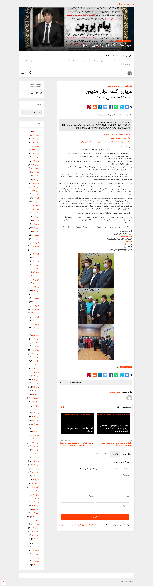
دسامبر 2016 (35, 383)
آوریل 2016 (35, 413)
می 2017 (36, 365)
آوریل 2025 (35, 138)
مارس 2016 (35, 416)
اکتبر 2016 (36, 390)
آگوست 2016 (35, 398)
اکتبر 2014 (36, 479)
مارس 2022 (35, 183)
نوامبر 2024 (35, 150)
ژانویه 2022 (35, 190)
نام (127, 496)
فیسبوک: (105, 453)
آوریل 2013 (35, 546)
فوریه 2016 (35, 420)
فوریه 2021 (35, 227)
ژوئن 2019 (36, 283)
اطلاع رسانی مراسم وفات (124, 41)
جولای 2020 (35, 253)
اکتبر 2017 (36, 346)
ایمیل (91, 496)
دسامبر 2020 (35, 235)
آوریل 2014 (35, 502)
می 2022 (36, 179)
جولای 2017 (35, 357)
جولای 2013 (35, 535)
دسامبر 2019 (35, 268)
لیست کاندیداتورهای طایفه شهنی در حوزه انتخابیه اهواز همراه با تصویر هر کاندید (114, 428)
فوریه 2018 (35, 335)
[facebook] (41, 94)
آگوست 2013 (35, 531)
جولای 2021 (35, 209)
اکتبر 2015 (36, 435)
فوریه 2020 (35, 264)
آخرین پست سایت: (124, 4)
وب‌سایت (126, 505)
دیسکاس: (96, 453)
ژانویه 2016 (35, 424)
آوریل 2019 (35, 290)
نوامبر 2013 (35, 520)
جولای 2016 (35, 402)
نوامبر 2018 (35, 302)
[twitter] (32, 94)
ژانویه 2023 (35, 157)
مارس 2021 (35, 224)
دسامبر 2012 (35, 561)
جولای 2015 (35, 446)
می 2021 (36, 216)
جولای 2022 (35, 172)
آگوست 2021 (35, 205)
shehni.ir (129, 241)
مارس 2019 (35, 294)
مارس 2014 (35, 505)
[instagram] (30, 72)
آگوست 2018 (35, 313)
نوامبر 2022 (35, 161)
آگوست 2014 (35, 487)
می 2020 (36, 261)
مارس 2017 (35, 372)
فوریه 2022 (35, 187)
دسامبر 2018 (35, 298)
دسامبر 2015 (35, 428)
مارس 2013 (35, 550)
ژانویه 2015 (35, 468)
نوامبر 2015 (35, 431)
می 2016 (36, 409)
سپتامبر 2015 (35, 439)
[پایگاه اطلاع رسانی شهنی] (128, 75)
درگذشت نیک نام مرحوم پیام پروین (105, 45)
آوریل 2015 (35, 457)
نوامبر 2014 (35, 476)
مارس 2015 (35, 461)
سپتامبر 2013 (35, 528)
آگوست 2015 (35, 442)
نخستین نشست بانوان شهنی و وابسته (117, 134)
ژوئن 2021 (36, 213)
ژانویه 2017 (35, 379)
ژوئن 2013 (35, 539)
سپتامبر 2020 (35, 246)
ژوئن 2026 (35, 131)
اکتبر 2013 (36, 524)
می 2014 (36, 498)
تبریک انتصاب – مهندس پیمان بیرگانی (79, 430)
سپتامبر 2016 (35, 394)
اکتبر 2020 (36, 242)
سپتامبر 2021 (35, 201)
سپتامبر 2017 (35, 350)
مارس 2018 (35, 331)
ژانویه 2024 (35, 153)
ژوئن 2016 (36, 405)
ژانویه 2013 (35, 557)
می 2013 (36, 542)
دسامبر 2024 (35, 146)
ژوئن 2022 (35, 176)
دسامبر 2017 (35, 342)
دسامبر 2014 (35, 472)
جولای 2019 (35, 279)
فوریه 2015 (35, 465)
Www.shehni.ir (126, 236)
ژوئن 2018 (35, 320)
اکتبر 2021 (36, 198)
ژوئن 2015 (35, 450)
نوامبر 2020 (35, 239)
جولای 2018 (35, 316)
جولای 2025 (35, 135)
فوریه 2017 (35, 376)
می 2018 (36, 324)
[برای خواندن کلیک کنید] (77, 423)
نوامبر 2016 (35, 387)
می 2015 (36, 453)
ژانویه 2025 (35, 142)
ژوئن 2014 (35, 494)
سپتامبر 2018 (35, 309)
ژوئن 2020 (35, 257)
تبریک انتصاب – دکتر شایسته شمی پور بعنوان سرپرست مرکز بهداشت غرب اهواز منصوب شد (76, 444)
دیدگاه (126, 475)
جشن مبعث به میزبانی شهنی (121, 138)
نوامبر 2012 (35, 565)
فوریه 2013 (35, 554)
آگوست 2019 (35, 276)
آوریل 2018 (35, 327)
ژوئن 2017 (35, 361)
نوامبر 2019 (35, 272)
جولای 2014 (35, 491)
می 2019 (36, 287)
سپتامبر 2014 (35, 483)
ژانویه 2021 (35, 231)
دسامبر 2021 (35, 194)
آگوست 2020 (35, 250)
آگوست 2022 (34, 168)
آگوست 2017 (35, 353)
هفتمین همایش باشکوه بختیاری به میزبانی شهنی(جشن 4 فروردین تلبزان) (105, 141)
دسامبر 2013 (35, 516)
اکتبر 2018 (36, 305)
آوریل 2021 (35, 220)
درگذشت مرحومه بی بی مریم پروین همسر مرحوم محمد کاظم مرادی (116, 444)
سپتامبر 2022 (35, 164)
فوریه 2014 (35, 509)
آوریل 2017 (35, 368)
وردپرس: (115, 454)
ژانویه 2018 (35, 339)
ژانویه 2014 (35, 513)
